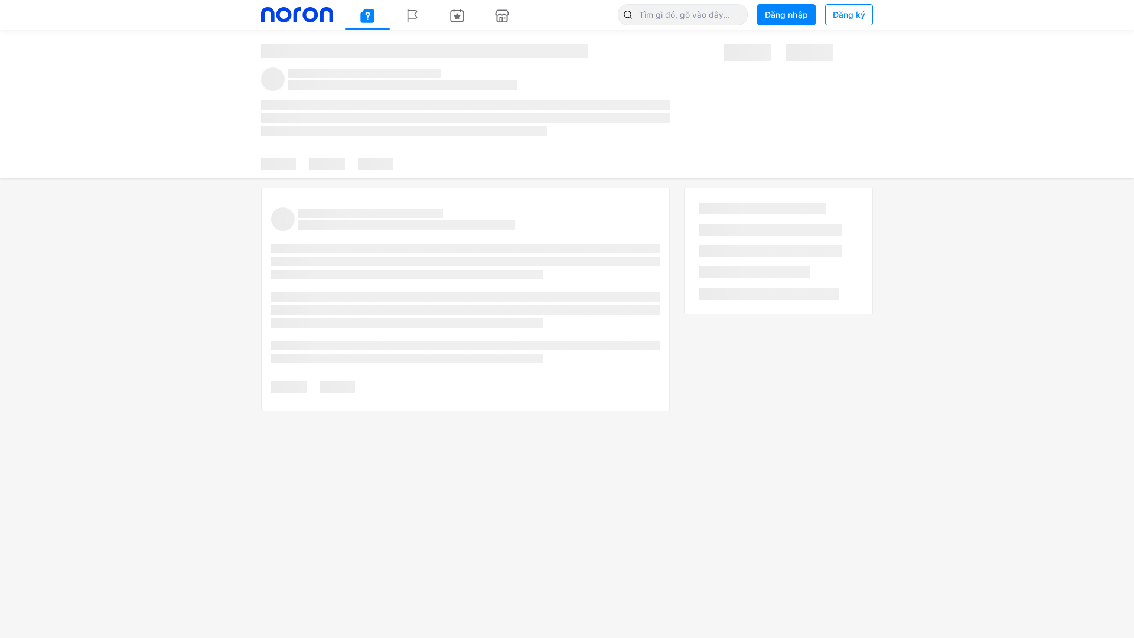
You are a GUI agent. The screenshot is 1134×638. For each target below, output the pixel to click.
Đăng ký (849, 14)
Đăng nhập (786, 14)
